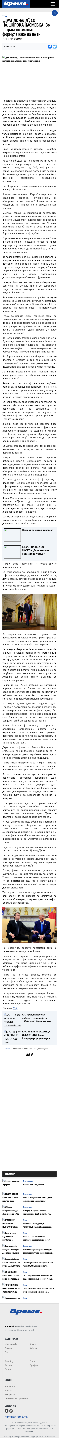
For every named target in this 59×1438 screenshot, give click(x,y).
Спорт (33, 1361)
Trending (9, 1361)
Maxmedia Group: (30, 1326)
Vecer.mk (9, 1330)
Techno (8, 1365)
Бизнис (8, 1369)
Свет (7, 1352)
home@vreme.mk (16, 1417)
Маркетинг (10, 1386)
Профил (34, 1365)
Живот (33, 1344)
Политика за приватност (17, 1398)
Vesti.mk (18, 1330)
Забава (33, 1348)
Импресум (10, 1394)
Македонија (11, 1344)
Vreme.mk (9, 1326)
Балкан (8, 1348)
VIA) (15, 1008)
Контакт (9, 1390)
